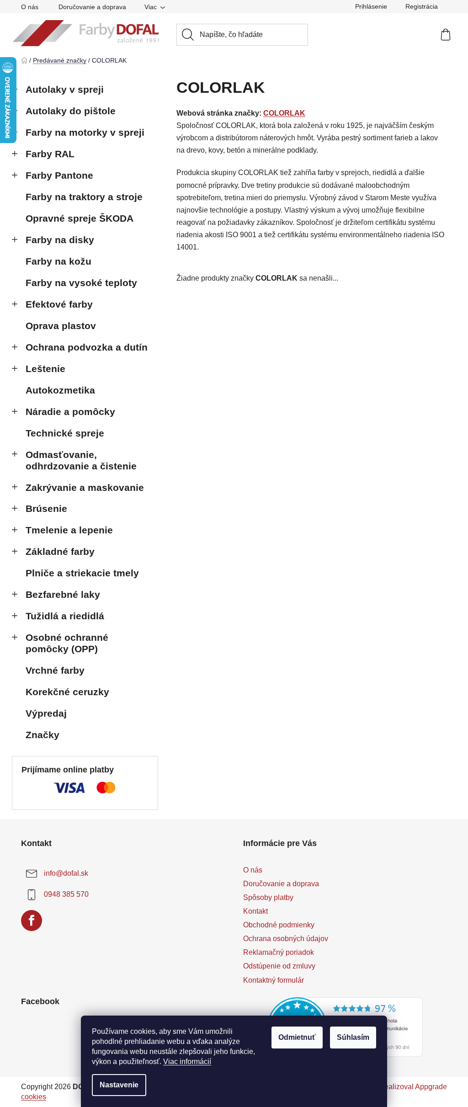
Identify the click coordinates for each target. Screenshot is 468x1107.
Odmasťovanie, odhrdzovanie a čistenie (81, 460)
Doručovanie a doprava (92, 7)
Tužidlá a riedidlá (65, 616)
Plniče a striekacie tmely (82, 573)
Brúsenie (46, 508)
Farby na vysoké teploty (81, 282)
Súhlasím (353, 1037)
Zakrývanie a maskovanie (85, 487)
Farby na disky (60, 239)
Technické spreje (65, 433)
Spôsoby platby (268, 897)
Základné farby (60, 551)
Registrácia (421, 6)
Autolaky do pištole (71, 111)
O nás (29, 7)
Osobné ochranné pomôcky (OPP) (67, 643)
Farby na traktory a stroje (84, 197)
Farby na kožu (58, 261)
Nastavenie (119, 1085)
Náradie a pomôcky (70, 411)
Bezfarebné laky (63, 594)
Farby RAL (50, 154)
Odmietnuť (297, 1037)
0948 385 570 (66, 894)
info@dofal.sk (66, 873)
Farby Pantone (59, 175)
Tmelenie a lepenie (69, 530)
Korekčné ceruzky (67, 692)
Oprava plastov (61, 325)
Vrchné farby (55, 670)
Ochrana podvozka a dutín (87, 347)
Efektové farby (59, 304)
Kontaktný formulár (273, 980)
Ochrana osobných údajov (285, 938)
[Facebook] (31, 920)
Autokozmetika (60, 390)
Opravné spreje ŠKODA (79, 218)
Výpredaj (46, 713)
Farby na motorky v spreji (85, 132)
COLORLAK (284, 113)
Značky (42, 734)
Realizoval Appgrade (413, 1087)
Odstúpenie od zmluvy (279, 966)
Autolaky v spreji (65, 89)
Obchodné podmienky (278, 925)
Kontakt (255, 911)
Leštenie (45, 368)
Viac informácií (187, 1061)
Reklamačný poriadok (278, 952)
